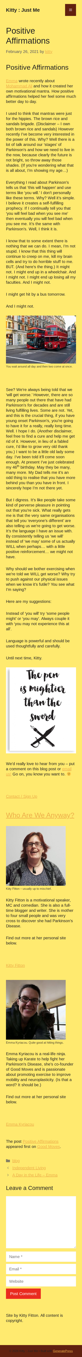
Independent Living (29, 1168)
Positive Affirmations (41, 1141)
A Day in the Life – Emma (35, 1175)
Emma (12, 81)
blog (16, 1161)
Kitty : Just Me (23, 10)
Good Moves (48, 1146)
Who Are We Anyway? (40, 815)
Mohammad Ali (19, 86)
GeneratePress (63, 1351)
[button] (21, 796)
